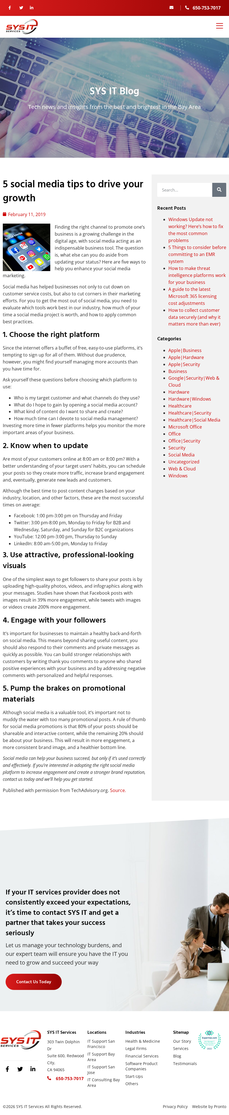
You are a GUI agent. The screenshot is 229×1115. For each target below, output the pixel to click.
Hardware (178, 392)
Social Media (181, 455)
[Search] (219, 190)
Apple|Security (184, 364)
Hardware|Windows (189, 399)
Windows (178, 476)
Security (176, 448)
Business (177, 371)
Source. (118, 790)
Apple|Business (185, 350)
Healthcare (180, 406)
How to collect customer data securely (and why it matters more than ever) (194, 317)
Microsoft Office (185, 427)
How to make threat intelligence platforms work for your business (197, 275)
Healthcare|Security (189, 413)
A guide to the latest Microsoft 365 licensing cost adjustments (192, 296)
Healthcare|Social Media (194, 420)
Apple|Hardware (186, 357)
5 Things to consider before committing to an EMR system (197, 254)
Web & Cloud (182, 469)
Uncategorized (183, 462)
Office (174, 434)
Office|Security (184, 441)
